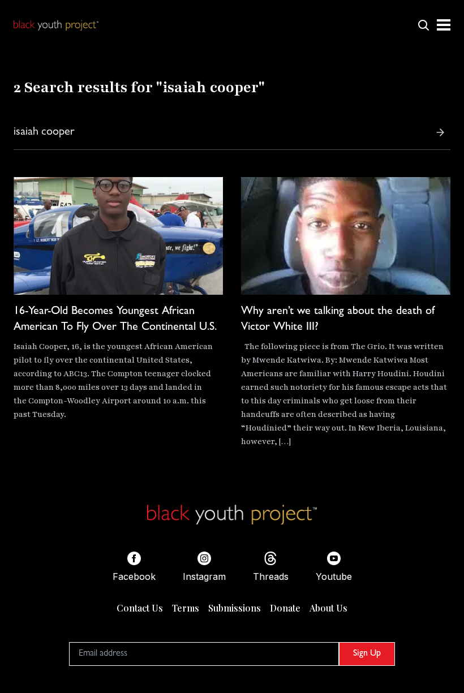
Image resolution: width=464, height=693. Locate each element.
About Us (328, 608)
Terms (185, 608)
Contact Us (140, 608)
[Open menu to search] (423, 25)
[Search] (440, 132)
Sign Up (367, 653)
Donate (285, 608)
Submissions (234, 608)
